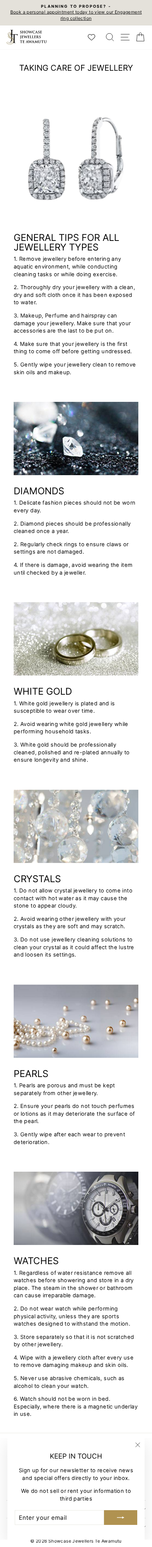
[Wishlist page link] (95, 37)
